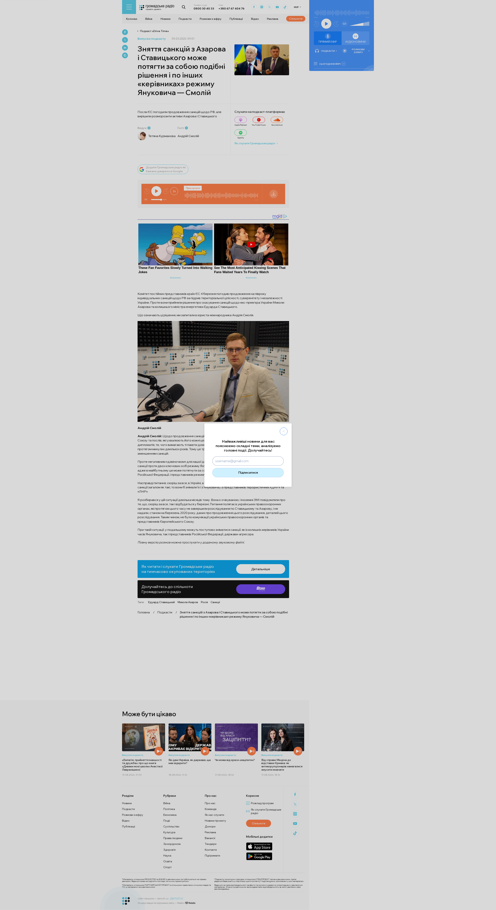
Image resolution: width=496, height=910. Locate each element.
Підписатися (248, 472)
